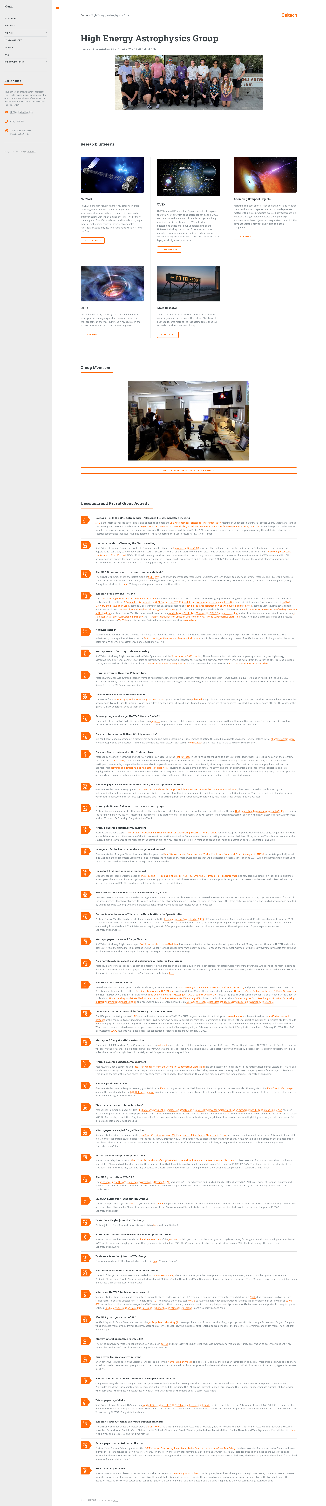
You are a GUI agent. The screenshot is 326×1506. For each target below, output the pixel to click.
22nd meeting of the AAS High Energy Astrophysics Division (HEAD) (135, 1181)
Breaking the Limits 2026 (186, 548)
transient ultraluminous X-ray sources (166, 663)
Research (10, 25)
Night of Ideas (183, 756)
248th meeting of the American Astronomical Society (128, 598)
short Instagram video (283, 738)
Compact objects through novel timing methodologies (146, 609)
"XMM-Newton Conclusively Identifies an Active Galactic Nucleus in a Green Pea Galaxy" (190, 1448)
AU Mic (191, 1300)
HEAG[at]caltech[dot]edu (21, 112)
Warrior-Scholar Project (179, 1361)
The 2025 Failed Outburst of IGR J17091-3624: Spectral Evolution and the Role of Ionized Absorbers (182, 1160)
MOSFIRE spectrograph (142, 1091)
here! (115, 1500)
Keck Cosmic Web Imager (280, 1088)
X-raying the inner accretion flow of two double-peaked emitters (218, 605)
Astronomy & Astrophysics (187, 1473)
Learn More (244, 236)
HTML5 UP (31, 151)
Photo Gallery (13, 40)
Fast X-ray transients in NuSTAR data (248, 663)
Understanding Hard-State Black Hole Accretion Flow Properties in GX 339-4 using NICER (155, 998)
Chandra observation (150, 1239)
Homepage (10, 18)
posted (159, 1203)
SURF (151, 576)
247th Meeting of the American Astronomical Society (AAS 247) (211, 987)
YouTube (123, 620)
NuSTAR (8, 47)
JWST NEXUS (174, 1239)
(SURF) (253, 1296)
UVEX (7, 55)
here (125, 584)
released (155, 720)
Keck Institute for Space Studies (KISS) (184, 919)
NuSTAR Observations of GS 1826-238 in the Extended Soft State (176, 1404)
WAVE (158, 576)
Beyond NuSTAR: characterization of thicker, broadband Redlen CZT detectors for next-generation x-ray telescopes (201, 526)
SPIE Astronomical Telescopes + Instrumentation (195, 522)
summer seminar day (163, 1275)
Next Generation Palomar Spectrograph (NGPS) (259, 810)
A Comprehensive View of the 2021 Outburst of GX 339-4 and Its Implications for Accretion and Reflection (179, 602)
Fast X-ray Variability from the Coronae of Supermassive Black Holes (169, 1066)
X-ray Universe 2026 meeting (187, 656)
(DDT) (156, 1300)
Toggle (58, 7)
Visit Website (93, 240)
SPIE (98, 522)
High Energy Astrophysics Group (106, 15)
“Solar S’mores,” (118, 760)
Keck (162, 1088)
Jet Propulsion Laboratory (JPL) (164, 1322)
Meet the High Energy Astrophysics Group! (188, 470)
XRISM (132, 1203)
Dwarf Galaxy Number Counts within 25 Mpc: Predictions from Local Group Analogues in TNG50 (213, 854)
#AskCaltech (195, 742)
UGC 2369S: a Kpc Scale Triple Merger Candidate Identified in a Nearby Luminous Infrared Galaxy (188, 789)
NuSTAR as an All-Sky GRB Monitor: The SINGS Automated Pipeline (203, 612)
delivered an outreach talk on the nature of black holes (139, 767)
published (196, 699)
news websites (190, 620)
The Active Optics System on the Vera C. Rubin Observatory (265, 991)
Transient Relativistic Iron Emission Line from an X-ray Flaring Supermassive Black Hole (194, 616)
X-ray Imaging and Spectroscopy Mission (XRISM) (139, 699)
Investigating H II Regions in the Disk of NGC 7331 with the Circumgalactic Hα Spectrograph (189, 875)
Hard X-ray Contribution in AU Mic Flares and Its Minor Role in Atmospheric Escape (183, 1135)
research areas (234, 1016)
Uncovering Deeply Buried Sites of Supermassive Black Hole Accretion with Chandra (230, 1001)
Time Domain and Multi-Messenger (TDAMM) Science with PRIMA (182, 994)
